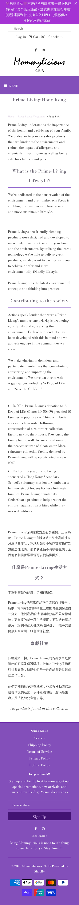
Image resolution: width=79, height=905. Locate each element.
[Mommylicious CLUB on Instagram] (43, 50)
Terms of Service (39, 751)
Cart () (39, 36)
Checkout (55, 36)
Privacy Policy (39, 758)
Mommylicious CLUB (36, 866)
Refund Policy (39, 765)
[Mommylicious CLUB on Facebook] (36, 50)
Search (39, 738)
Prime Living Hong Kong (39, 99)
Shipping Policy (39, 744)
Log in (21, 36)
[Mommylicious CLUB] (39, 65)
